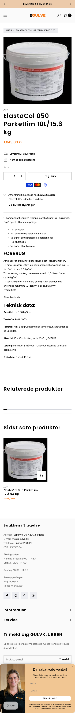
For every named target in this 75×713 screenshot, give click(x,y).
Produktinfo (9, 289)
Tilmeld (64, 659)
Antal (6, 167)
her (63, 708)
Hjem (9, 30)
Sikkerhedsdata (11, 297)
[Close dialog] (72, 666)
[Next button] (70, 4)
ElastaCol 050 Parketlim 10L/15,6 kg (20, 492)
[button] (59, 15)
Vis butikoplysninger (22, 205)
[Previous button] (4, 4)
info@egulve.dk (20, 538)
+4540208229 (24, 543)
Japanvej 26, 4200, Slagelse (29, 534)
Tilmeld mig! (50, 698)
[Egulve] (37, 15)
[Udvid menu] (5, 15)
